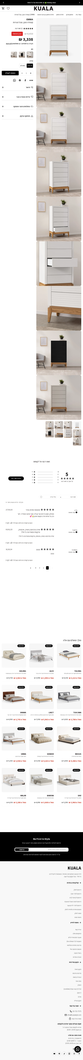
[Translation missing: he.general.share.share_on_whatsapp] (14, 80)
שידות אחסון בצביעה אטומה (45, 15)
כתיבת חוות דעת (16, 478)
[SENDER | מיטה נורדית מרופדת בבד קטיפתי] (41, 738)
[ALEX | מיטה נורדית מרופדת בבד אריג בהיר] (41, 655)
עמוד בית (78, 15)
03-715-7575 (77, 1011)
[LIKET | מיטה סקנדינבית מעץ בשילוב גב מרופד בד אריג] (41, 697)
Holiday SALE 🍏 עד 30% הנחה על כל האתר (41, 3)
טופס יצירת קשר (76, 1019)
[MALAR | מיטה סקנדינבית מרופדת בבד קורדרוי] (14, 780)
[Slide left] (79, 2)
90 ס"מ (22, 66)
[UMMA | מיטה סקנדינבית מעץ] (14, 738)
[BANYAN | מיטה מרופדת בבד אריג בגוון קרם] (41, 780)
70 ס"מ (30, 66)
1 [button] (47, 568)
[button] (45, 472)
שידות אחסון (60, 15)
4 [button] (35, 568)
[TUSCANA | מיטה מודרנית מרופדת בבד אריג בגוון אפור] (69, 697)
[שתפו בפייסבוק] (25, 80)
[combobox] (68, 497)
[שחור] (22, 55)
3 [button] (39, 568)
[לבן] (30, 55)
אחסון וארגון (69, 15)
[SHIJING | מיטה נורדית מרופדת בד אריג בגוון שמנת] (14, 655)
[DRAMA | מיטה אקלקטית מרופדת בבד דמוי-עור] (14, 697)
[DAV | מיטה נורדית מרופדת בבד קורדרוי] (69, 780)
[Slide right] (3, 2)
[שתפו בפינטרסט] (20, 80)
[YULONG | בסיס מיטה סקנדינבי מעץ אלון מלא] (69, 655)
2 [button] (43, 568)
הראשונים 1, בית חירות (74, 1038)
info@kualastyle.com (74, 1015)
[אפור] (14, 55)
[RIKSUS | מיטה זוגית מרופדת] (69, 738)
